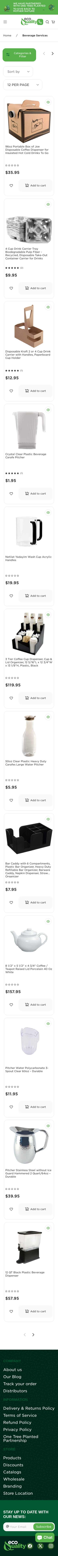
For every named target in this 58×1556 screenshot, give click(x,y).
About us (12, 1370)
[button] (28, 71)
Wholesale (13, 1479)
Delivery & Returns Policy (29, 1408)
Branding (12, 1486)
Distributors (15, 1391)
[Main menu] (5, 21)
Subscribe (43, 1526)
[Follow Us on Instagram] (51, 1546)
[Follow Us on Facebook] (30, 1546)
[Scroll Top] (51, 1549)
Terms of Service (20, 1415)
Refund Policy (17, 1422)
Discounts (13, 1465)
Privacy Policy (17, 1430)
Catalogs (12, 1472)
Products (12, 1458)
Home (7, 35)
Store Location (18, 1493)
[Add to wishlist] (11, 185)
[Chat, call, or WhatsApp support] (40, 22)
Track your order (20, 1384)
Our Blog (12, 1377)
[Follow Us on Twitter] (40, 1546)
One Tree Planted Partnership (20, 1439)
